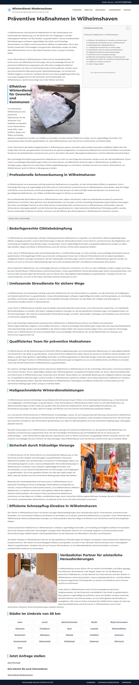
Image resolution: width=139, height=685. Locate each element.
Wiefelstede (69, 641)
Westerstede (44, 641)
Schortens (119, 635)
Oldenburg (45, 635)
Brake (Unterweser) (119, 622)
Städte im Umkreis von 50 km (100, 61)
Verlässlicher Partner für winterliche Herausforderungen (109, 59)
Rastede (69, 635)
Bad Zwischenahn (70, 622)
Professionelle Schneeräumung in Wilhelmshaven (106, 43)
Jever (69, 629)
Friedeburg (45, 629)
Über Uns (88, 10)
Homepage (91, 682)
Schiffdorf (94, 635)
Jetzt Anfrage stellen (96, 64)
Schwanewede (19, 641)
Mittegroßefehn (119, 629)
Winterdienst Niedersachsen (20, 675)
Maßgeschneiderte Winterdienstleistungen (104, 52)
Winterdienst (115, 10)
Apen (20, 622)
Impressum (126, 682)
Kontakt (127, 10)
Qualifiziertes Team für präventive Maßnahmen (105, 50)
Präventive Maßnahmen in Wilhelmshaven (101, 35)
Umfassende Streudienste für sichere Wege (104, 47)
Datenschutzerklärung (108, 682)
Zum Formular (14, 663)
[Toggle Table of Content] (126, 28)
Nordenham (20, 635)
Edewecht (20, 629)
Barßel (94, 622)
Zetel (20, 648)
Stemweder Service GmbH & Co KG (37, 682)
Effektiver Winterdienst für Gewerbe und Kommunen (107, 40)
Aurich (45, 622)
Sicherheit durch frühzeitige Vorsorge (101, 54)
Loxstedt (94, 629)
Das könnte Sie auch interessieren (104, 72)
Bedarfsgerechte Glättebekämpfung (101, 45)
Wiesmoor (94, 641)
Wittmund (119, 641)
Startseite (77, 10)
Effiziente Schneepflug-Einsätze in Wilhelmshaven (107, 57)
